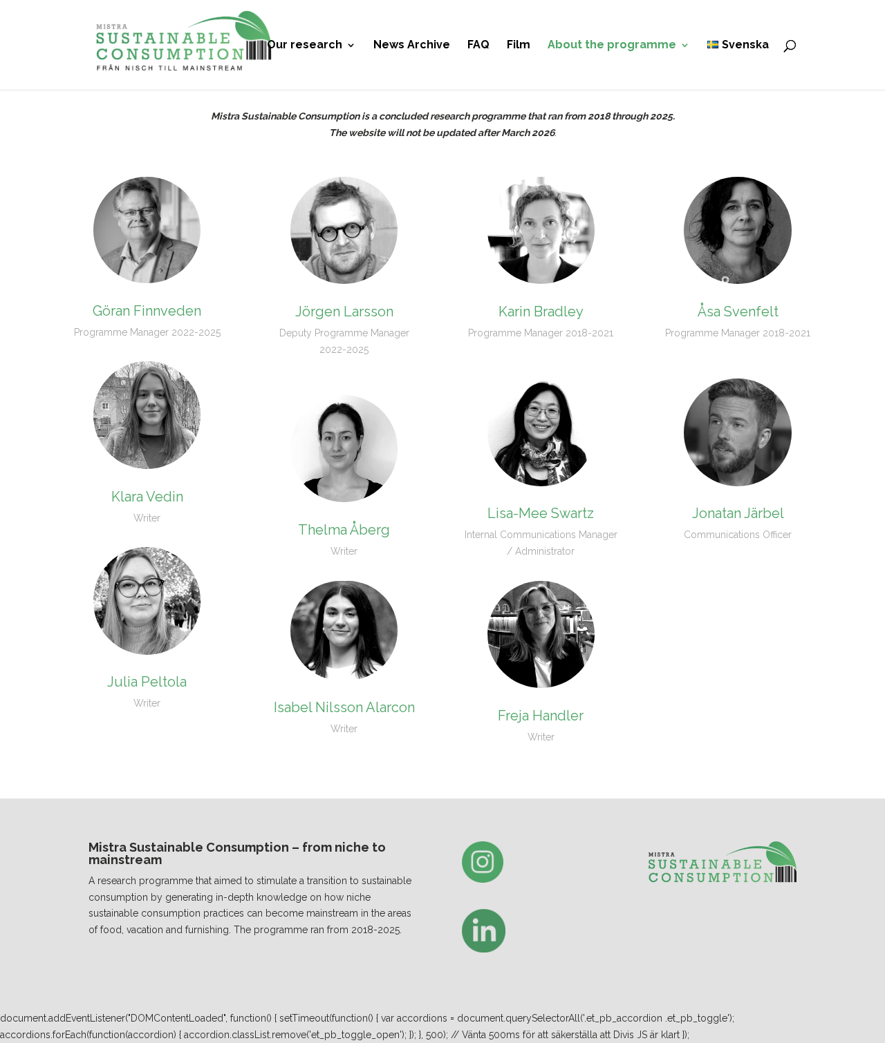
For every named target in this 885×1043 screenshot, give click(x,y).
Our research (304, 45)
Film (518, 45)
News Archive (411, 45)
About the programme (612, 45)
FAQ (478, 45)
